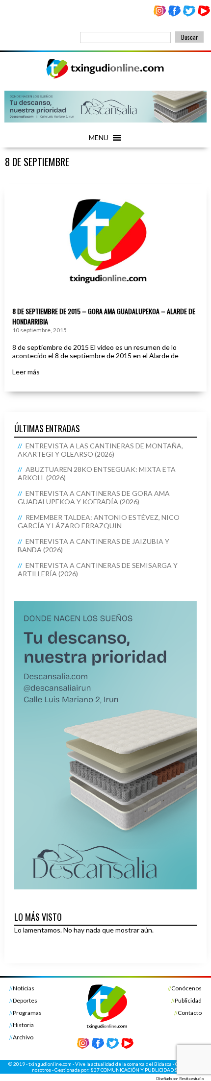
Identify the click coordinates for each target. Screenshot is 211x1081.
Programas (27, 1012)
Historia (23, 1025)
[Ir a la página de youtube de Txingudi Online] (203, 14)
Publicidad (188, 1000)
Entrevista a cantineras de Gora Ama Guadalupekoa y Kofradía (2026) (94, 497)
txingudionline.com (50, 1064)
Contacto (190, 1012)
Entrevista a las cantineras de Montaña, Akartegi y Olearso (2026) (100, 450)
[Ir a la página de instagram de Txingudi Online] (160, 14)
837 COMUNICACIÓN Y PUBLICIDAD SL (135, 1070)
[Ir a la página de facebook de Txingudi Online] (174, 14)
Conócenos (186, 988)
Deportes (25, 1000)
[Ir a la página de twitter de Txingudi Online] (189, 14)
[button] (98, 137)
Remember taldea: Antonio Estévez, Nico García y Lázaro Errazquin (99, 521)
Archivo (23, 1037)
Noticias (23, 988)
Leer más (26, 372)
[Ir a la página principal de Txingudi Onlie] (105, 78)
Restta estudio (191, 1078)
